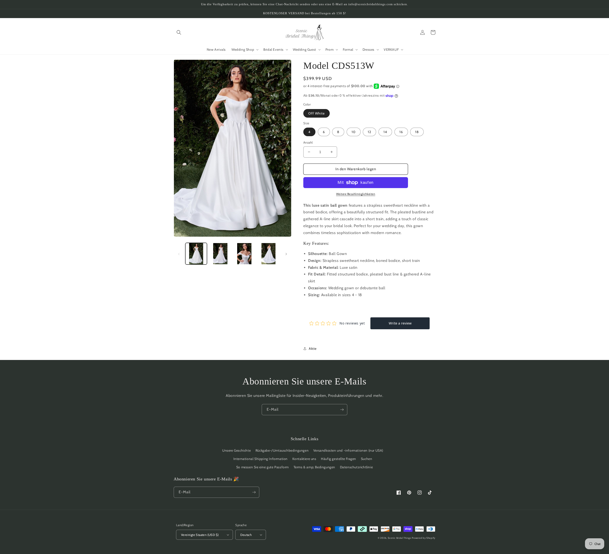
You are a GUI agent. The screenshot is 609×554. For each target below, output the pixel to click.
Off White (316, 113)
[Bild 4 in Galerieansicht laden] (268, 254)
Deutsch (246, 535)
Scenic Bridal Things (399, 537)
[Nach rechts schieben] (286, 254)
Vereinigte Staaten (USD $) (200, 535)
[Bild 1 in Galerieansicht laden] (196, 254)
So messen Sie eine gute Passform (262, 467)
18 (417, 132)
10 (354, 132)
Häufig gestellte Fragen (338, 459)
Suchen (366, 459)
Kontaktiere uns (304, 459)
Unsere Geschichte (236, 450)
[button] (179, 32)
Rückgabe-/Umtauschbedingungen (282, 450)
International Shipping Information (260, 459)
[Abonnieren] (342, 409)
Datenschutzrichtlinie (356, 467)
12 (369, 132)
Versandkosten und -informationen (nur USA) (348, 450)
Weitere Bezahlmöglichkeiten (355, 194)
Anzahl (308, 142)
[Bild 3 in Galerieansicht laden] (244, 254)
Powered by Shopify (423, 537)
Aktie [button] (313, 348)
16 (401, 132)
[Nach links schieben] (179, 254)
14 (385, 132)
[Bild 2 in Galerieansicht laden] (220, 254)
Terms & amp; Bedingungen (314, 467)
